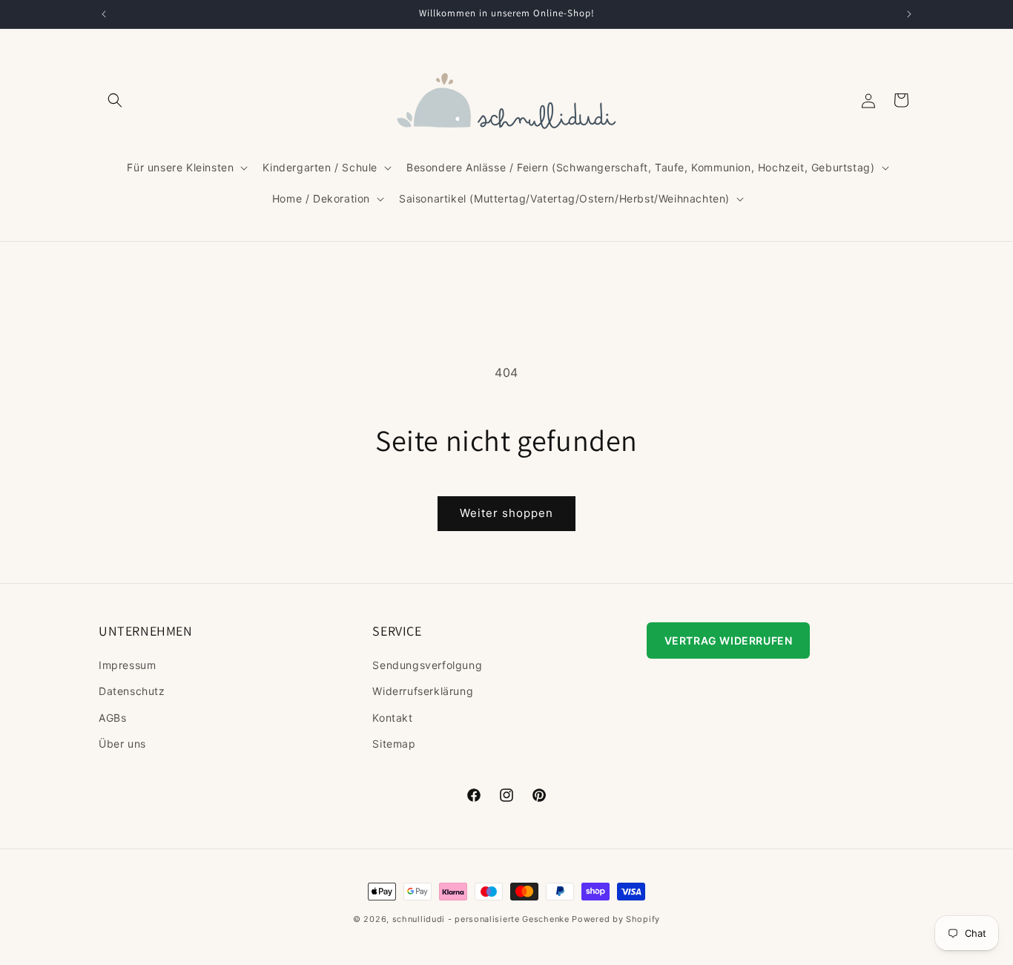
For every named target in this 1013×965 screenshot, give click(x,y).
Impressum (127, 665)
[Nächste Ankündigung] (909, 14)
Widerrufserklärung (422, 691)
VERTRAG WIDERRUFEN (728, 640)
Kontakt (392, 717)
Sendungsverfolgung (427, 665)
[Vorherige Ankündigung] (104, 14)
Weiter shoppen (506, 513)
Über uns (122, 743)
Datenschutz (132, 691)
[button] (115, 100)
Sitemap (393, 743)
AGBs (112, 717)
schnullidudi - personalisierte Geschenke (481, 919)
